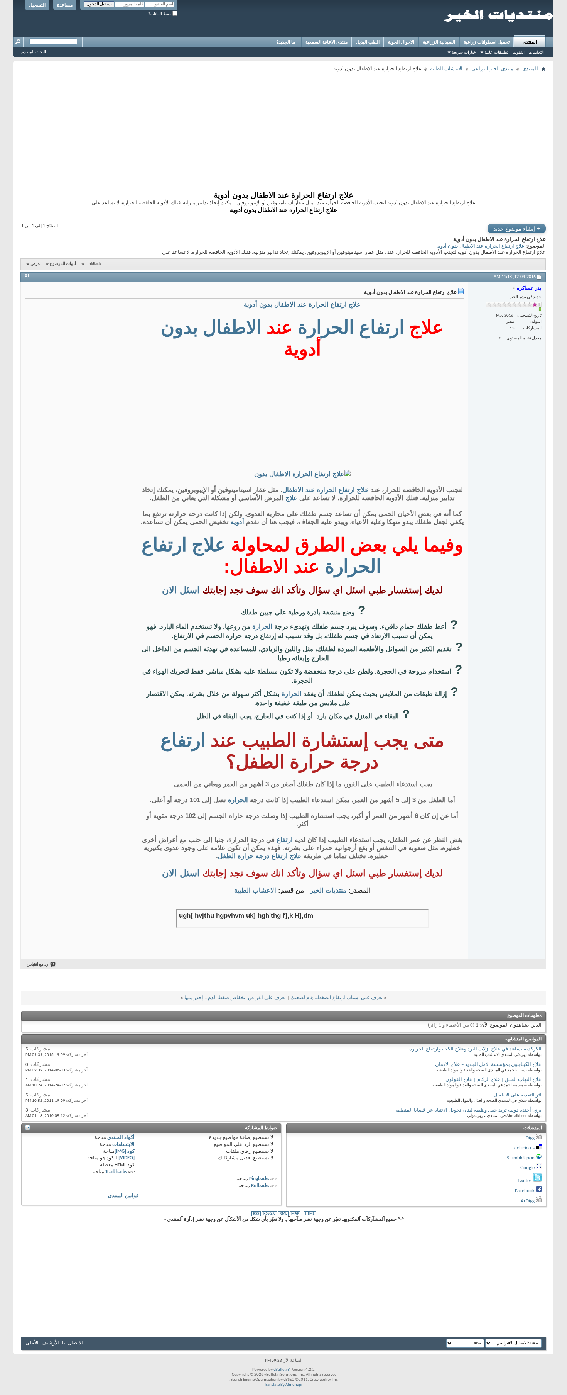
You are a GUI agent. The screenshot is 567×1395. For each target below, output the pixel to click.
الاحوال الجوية (401, 42)
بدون (179, 327)
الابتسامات (123, 1144)
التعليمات (536, 52)
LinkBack (93, 264)
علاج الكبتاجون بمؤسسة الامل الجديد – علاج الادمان (488, 1064)
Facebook (525, 1190)
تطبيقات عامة (496, 52)
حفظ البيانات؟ (160, 14)
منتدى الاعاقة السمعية (326, 42)
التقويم (519, 52)
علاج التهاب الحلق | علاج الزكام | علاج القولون (494, 1079)
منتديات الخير (328, 890)
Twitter (525, 1180)
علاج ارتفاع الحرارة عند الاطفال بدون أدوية (480, 246)
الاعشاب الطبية (446, 68)
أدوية (237, 522)
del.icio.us (524, 1148)
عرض (35, 264)
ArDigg (528, 1200)
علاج (291, 498)
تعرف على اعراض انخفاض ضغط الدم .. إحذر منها (235, 997)
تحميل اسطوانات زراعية (487, 42)
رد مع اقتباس (37, 964)
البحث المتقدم (33, 51)
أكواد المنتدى (121, 1137)
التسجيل (37, 5)
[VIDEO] (126, 1158)
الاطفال (232, 327)
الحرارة (326, 327)
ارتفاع (381, 327)
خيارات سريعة (464, 52)
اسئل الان (181, 590)
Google (527, 1167)
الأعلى (32, 1343)
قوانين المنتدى (123, 1195)
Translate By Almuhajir (283, 1385)
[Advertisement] (314, 128)
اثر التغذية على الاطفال (518, 1095)
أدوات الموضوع (63, 264)
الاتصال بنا (72, 1343)
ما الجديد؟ (285, 42)
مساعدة (65, 5)
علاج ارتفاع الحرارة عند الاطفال (325, 490)
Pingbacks (259, 1178)
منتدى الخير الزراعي (492, 68)
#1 (27, 276)
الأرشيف (50, 1343)
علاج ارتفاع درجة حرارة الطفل (260, 856)
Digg (530, 1137)
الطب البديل (368, 42)
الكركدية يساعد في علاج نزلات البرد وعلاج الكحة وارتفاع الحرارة (475, 1049)
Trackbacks (116, 1171)
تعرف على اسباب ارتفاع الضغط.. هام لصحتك (336, 997)
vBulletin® (282, 1370)
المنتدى (530, 42)
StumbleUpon (521, 1158)
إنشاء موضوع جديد (516, 228)
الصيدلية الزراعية (439, 42)
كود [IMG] (125, 1151)
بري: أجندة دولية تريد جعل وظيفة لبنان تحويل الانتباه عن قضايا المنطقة (468, 1110)
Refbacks (260, 1185)
